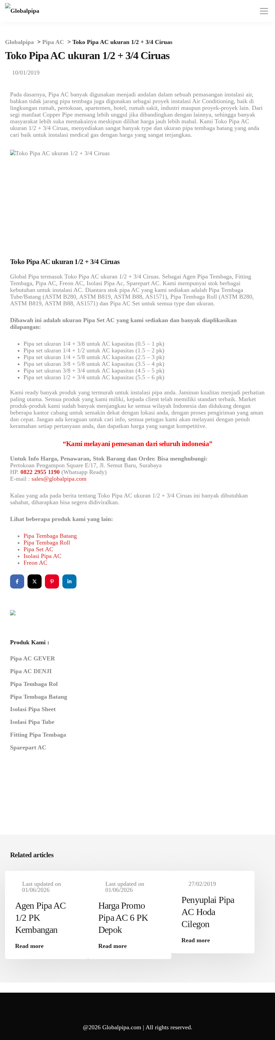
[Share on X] (35, 581)
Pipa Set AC (38, 549)
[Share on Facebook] (17, 581)
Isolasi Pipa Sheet (33, 709)
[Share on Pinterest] (52, 581)
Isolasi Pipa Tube (32, 722)
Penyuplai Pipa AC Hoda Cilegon (207, 912)
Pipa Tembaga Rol (34, 684)
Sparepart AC (28, 747)
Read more (29, 946)
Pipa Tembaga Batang (50, 535)
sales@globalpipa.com (59, 478)
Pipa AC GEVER (32, 658)
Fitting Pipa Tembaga (38, 734)
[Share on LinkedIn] (69, 581)
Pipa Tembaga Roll (46, 542)
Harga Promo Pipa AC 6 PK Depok (123, 917)
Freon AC (35, 562)
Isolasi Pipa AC (42, 556)
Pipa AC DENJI (31, 671)
